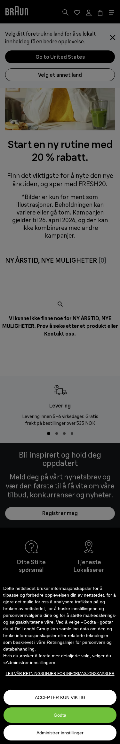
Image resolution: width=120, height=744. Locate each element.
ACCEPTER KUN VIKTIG (60, 697)
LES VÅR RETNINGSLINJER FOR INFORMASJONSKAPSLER (60, 673)
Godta (60, 715)
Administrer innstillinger (60, 732)
